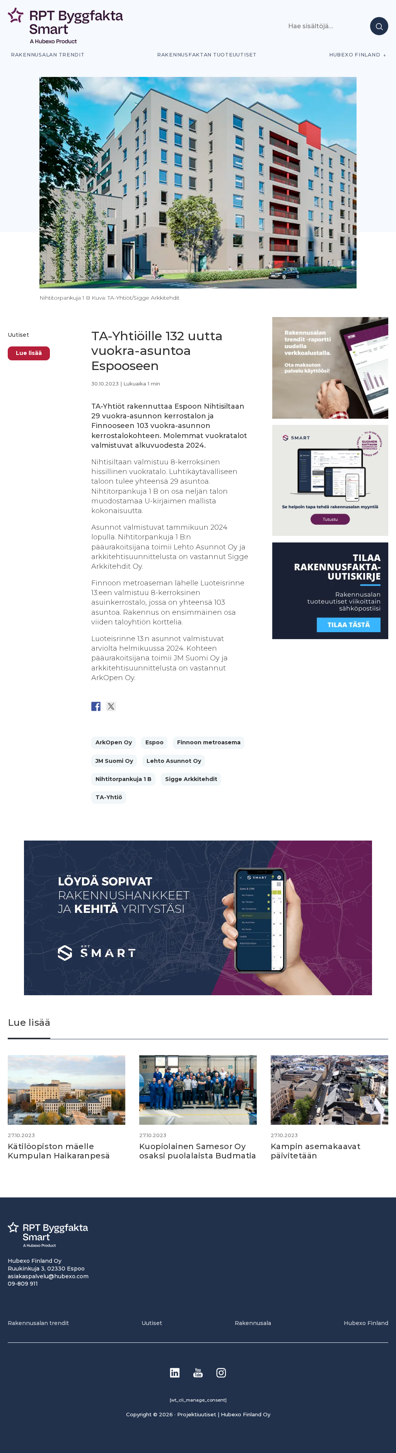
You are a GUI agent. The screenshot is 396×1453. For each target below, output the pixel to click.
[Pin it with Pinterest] (141, 706)
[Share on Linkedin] (156, 706)
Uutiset (18, 335)
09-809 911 (23, 1283)
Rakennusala (253, 1323)
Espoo (154, 742)
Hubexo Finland (354, 55)
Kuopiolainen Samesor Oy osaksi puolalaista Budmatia (197, 1151)
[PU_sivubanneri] (330, 416)
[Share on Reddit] (126, 706)
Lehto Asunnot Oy (174, 760)
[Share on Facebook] (96, 706)
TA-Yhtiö (109, 797)
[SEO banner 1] (330, 533)
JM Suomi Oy (114, 760)
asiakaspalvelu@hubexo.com (48, 1276)
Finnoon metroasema (209, 742)
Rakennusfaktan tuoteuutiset (207, 55)
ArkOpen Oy (114, 742)
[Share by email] (171, 706)
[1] (330, 637)
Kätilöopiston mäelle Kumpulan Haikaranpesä (60, 1151)
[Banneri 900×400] (198, 993)
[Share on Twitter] (111, 706)
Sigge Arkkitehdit (191, 779)
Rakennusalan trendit (48, 55)
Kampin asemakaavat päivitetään (315, 1151)
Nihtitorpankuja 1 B (124, 779)
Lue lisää (29, 353)
